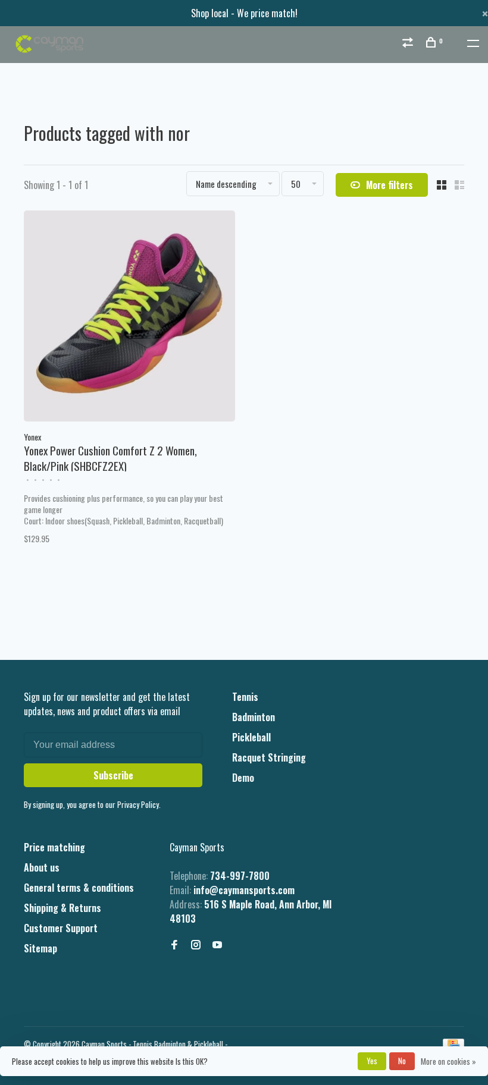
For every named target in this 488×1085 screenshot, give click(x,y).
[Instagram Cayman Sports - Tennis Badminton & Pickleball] (196, 945)
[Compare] (409, 43)
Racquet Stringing (269, 757)
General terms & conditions (79, 887)
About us (42, 867)
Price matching (54, 847)
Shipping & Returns (62, 908)
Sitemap (40, 948)
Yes (372, 1061)
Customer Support (61, 928)
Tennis (245, 697)
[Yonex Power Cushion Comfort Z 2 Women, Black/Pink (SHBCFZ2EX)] (129, 317)
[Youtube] (217, 945)
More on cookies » (448, 1061)
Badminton (253, 717)
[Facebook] (174, 945)
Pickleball (251, 737)
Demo (243, 777)
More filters (389, 185)
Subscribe (113, 775)
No (402, 1061)
